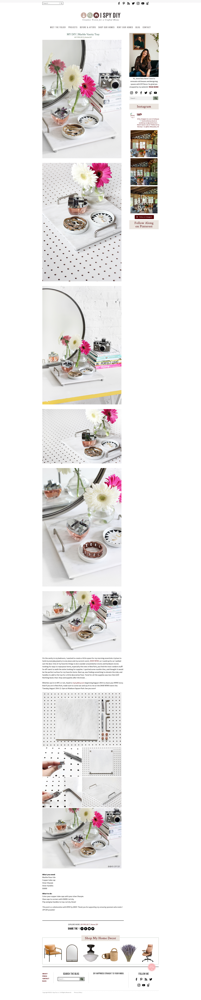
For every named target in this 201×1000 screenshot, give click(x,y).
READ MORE (154, 87)
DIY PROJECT (79, 37)
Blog (138, 27)
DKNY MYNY (94, 661)
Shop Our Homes (106, 27)
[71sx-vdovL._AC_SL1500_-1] (128, 961)
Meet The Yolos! (58, 27)
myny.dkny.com (78, 683)
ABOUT (45, 974)
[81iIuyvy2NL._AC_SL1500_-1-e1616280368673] (91, 961)
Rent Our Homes (125, 27)
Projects (72, 27)
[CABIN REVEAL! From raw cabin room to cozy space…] (144, 199)
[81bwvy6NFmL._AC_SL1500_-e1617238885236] (72, 961)
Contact (147, 27)
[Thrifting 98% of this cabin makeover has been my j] (144, 143)
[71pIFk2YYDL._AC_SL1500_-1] (53, 961)
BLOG (44, 981)
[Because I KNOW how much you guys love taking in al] (144, 171)
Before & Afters (88, 27)
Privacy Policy (78, 992)
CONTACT (45, 978)
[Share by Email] (82, 928)
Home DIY (88, 37)
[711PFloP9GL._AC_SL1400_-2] (110, 961)
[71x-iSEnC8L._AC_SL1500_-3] (147, 961)
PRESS (44, 976)
